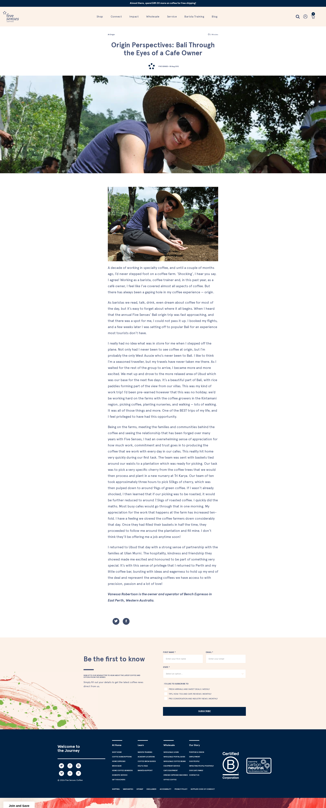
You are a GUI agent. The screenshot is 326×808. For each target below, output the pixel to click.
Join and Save (203, 425)
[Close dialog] (240, 354)
